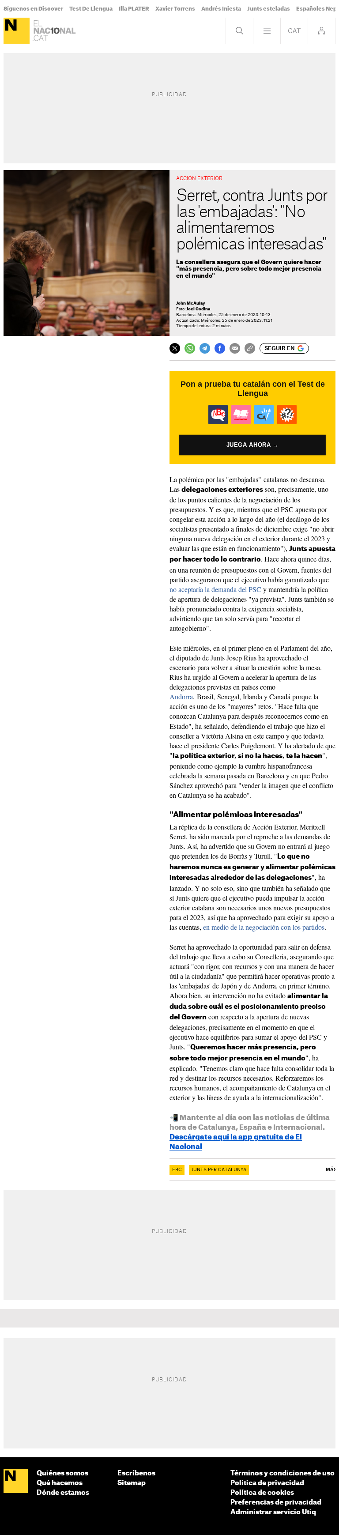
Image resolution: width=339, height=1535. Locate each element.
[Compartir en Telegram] (205, 348)
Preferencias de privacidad (275, 1502)
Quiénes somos (62, 1473)
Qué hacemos (60, 1483)
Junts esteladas (268, 8)
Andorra (181, 696)
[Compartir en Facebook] (220, 348)
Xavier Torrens (175, 8)
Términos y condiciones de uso (282, 1473)
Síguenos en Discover (33, 8)
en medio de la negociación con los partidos (263, 927)
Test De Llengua (91, 8)
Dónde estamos (63, 1493)
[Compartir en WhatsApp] (190, 348)
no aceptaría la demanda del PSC (215, 589)
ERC (177, 1170)
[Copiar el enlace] (250, 348)
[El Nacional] (17, 31)
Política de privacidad (267, 1483)
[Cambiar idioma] (294, 31)
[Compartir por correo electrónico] (235, 348)
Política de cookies (262, 1493)
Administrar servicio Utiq (273, 1512)
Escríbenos (136, 1473)
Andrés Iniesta (221, 8)
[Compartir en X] (175, 348)
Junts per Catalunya (219, 1170)
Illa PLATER (134, 8)
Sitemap (131, 1483)
